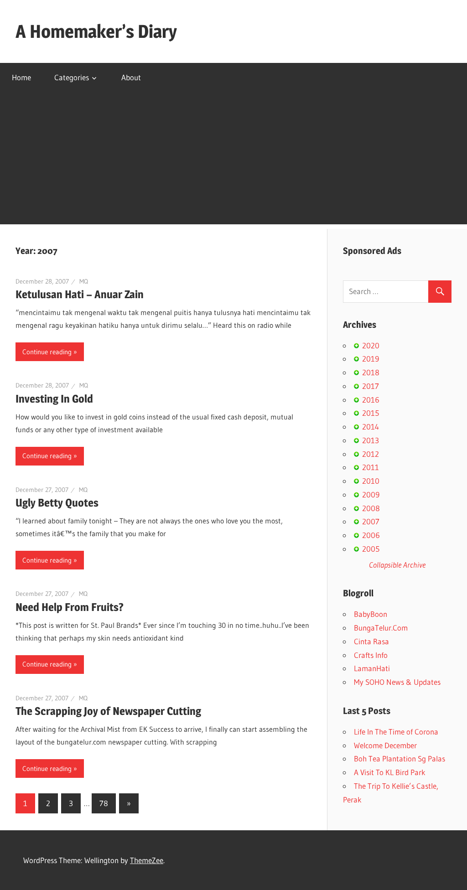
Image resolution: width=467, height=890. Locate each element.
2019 (370, 358)
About (131, 77)
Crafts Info (371, 655)
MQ (83, 281)
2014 (370, 426)
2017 (370, 386)
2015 (370, 413)
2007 (370, 521)
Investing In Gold (54, 398)
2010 (370, 481)
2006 (371, 535)
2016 (370, 399)
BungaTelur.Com (381, 627)
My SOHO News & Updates (397, 682)
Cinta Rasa (371, 641)
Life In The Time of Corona (396, 731)
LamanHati (372, 668)
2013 (370, 440)
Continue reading (47, 351)
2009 (370, 494)
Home (21, 77)
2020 (370, 345)
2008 (371, 508)
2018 (370, 372)
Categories (71, 77)
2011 (370, 467)
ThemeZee (146, 860)
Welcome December (385, 745)
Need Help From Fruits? (70, 607)
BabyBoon (370, 614)
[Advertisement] (233, 160)
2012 (370, 454)
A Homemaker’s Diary (96, 31)
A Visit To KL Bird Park (389, 772)
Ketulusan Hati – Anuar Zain (80, 294)
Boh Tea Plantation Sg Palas (399, 758)
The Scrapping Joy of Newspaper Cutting (108, 711)
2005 (370, 549)
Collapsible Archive (397, 564)
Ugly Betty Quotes (57, 502)
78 (103, 803)
